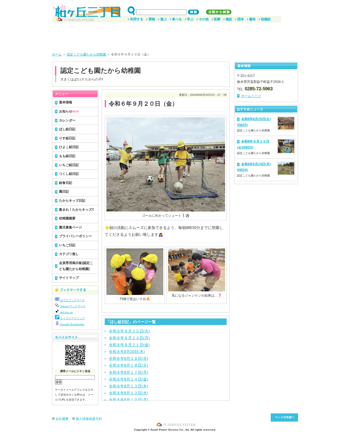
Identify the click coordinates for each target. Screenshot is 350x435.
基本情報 (65, 102)
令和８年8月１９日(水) (128, 358)
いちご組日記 (69, 165)
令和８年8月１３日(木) (128, 386)
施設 (229, 19)
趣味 (252, 19)
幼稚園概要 (67, 218)
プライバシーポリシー (75, 236)
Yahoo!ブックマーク (72, 306)
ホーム (57, 54)
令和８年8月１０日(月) (128, 400)
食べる (177, 19)
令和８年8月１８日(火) (128, 365)
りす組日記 (67, 138)
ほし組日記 (67, 129)
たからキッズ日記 (72, 200)
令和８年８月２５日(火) (129, 331)
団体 (240, 19)
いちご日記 (67, 245)
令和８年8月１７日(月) (128, 372)
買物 (151, 19)
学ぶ (190, 19)
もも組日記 (67, 156)
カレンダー (67, 120)
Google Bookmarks (71, 324)
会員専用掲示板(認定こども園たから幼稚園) (76, 266)
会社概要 (62, 419)
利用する (136, 19)
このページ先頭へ (284, 417)
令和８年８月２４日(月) (129, 338)
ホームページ (251, 96)
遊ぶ (163, 19)
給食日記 (65, 183)
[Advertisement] (175, 35)
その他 (204, 19)
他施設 (266, 19)
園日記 (64, 191)
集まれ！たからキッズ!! (76, 209)
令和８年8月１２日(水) (128, 393)
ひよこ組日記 (69, 147)
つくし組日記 (69, 174)
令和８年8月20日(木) (127, 351)
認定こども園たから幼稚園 (87, 54)
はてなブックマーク (72, 300)
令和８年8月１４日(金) (128, 379)
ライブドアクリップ (72, 318)
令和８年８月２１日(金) (129, 345)
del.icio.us (66, 312)
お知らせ (68, 111)
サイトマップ (69, 278)
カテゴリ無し (69, 254)
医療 (217, 19)
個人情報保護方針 (89, 419)
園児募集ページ (70, 227)
